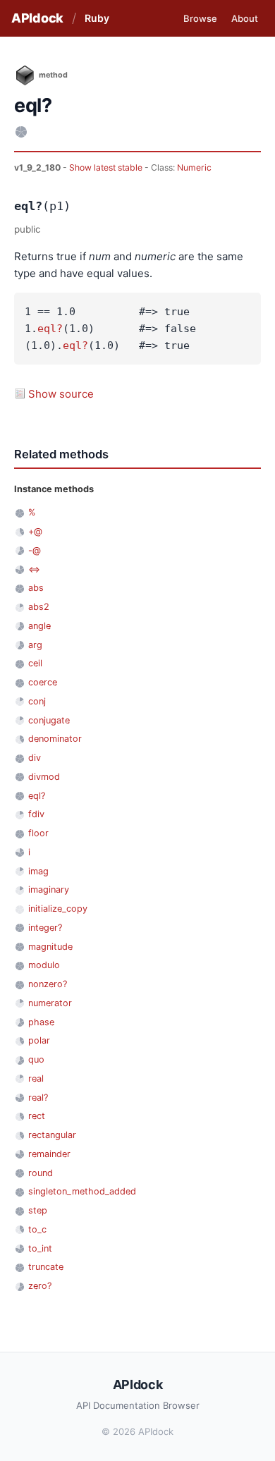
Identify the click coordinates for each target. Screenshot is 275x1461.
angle (39, 626)
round (40, 1173)
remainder (49, 1154)
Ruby (97, 18)
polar (39, 1040)
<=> (34, 569)
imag (38, 871)
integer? (45, 927)
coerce (42, 682)
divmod (44, 776)
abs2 (38, 606)
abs (36, 587)
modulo (44, 965)
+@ (35, 531)
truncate (45, 1266)
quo (36, 1059)
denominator (55, 738)
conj (37, 701)
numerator (50, 1003)
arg (35, 645)
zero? (39, 1285)
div (34, 757)
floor (38, 833)
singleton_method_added (82, 1191)
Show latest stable (107, 167)
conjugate (49, 720)
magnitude (50, 946)
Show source (61, 394)
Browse (200, 18)
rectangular (52, 1135)
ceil (35, 663)
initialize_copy (57, 908)
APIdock (37, 18)
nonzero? (47, 984)
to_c (37, 1229)
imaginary (48, 889)
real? (38, 1097)
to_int (40, 1248)
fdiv (36, 814)
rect (36, 1116)
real (36, 1078)
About (244, 18)
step (37, 1210)
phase (41, 1022)
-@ (34, 550)
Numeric (194, 167)
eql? (50, 328)
